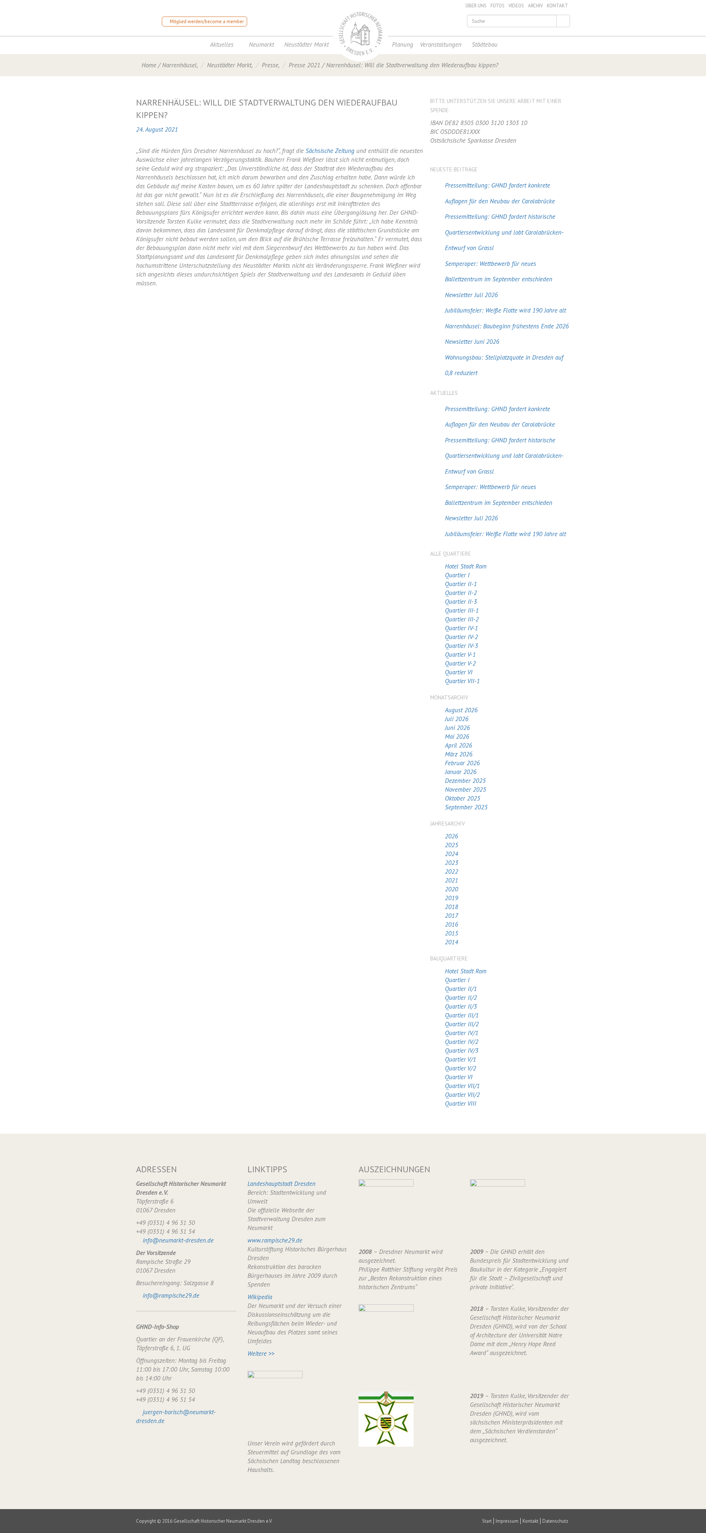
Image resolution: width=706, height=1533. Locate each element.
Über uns (476, 6)
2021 (451, 880)
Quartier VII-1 (462, 681)
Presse (270, 65)
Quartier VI (459, 672)
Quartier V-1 (460, 654)
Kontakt (557, 6)
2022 (451, 871)
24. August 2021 (157, 129)
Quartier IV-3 (461, 646)
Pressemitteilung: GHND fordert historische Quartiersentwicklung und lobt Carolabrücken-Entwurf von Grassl (504, 232)
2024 (451, 854)
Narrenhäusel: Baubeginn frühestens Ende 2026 (507, 326)
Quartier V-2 (460, 663)
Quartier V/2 (460, 1068)
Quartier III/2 (462, 1024)
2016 (451, 924)
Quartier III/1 (462, 1015)
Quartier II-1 (461, 584)
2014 (451, 942)
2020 (451, 889)
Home (149, 65)
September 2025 (466, 807)
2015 (451, 933)
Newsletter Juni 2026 (472, 342)
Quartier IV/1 (461, 1033)
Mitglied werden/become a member (206, 21)
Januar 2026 (461, 772)
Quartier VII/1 (462, 1086)
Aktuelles (221, 44)
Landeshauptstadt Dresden (281, 1184)
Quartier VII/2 (462, 1095)
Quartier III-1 (462, 610)
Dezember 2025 (465, 781)
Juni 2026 (457, 728)
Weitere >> (260, 1354)
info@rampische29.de (171, 1295)
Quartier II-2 (461, 593)
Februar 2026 (462, 763)
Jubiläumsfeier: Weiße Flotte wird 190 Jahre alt (505, 310)
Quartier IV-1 (461, 628)
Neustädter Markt (306, 44)
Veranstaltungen (440, 44)
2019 (451, 898)
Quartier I (457, 575)
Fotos (497, 6)
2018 (451, 907)
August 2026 (461, 710)
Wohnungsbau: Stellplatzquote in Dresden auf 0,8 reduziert (504, 365)
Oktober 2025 (462, 798)
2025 (451, 845)
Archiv (535, 6)
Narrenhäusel (179, 65)
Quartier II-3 (461, 602)
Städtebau (485, 44)
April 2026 (458, 745)
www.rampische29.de (274, 1240)
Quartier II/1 (461, 989)
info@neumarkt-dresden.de (178, 1240)
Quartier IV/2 (461, 1042)
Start (487, 1521)
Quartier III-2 (462, 619)
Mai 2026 (457, 736)
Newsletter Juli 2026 (471, 295)
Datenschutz (555, 1521)
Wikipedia (259, 1297)
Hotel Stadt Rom (465, 566)
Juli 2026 (456, 719)
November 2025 (465, 789)
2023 (451, 863)
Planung (402, 44)
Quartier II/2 (461, 998)
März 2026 (459, 754)
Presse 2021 (304, 65)
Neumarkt (261, 44)
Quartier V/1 (460, 1059)
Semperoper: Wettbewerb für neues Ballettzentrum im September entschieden (498, 272)
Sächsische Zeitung (330, 151)
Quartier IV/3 (461, 1051)
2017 (451, 916)
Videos (516, 6)
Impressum (507, 1521)
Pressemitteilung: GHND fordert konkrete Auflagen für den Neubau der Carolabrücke (500, 193)
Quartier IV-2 (461, 637)
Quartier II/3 (461, 1006)
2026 (451, 836)
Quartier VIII (460, 1103)
